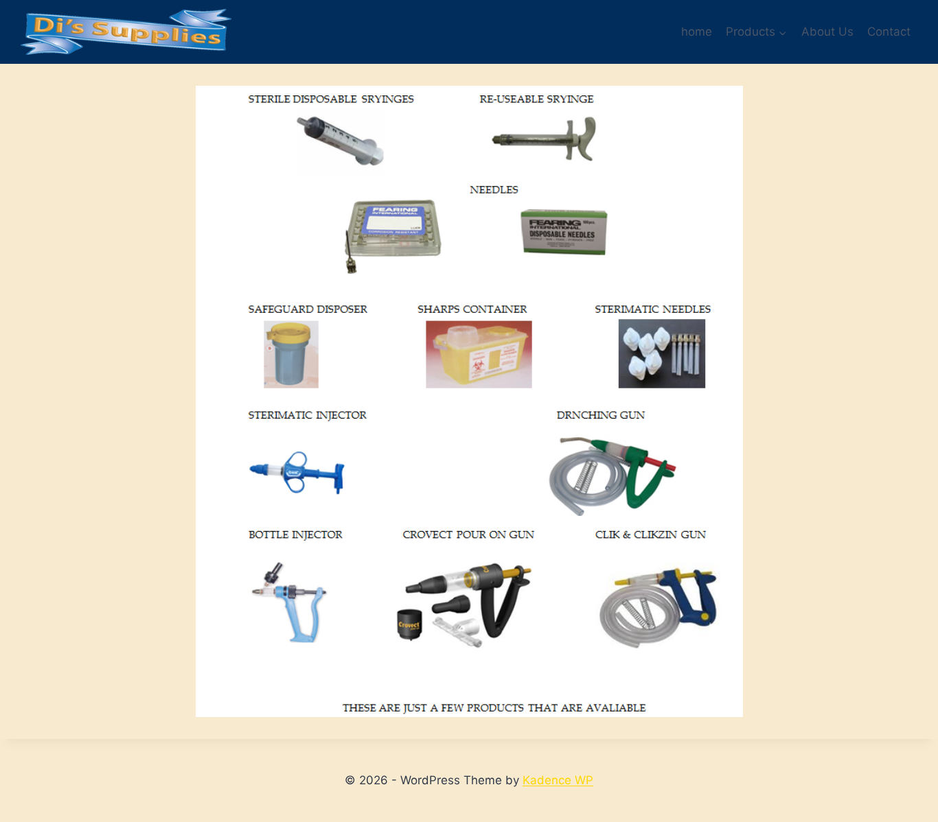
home (696, 31)
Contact (889, 31)
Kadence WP (558, 780)
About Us (827, 31)
